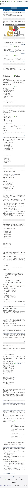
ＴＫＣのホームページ (12, 211)
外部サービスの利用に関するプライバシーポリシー (5, 485)
